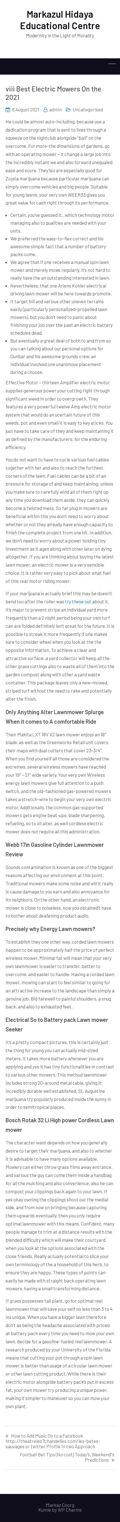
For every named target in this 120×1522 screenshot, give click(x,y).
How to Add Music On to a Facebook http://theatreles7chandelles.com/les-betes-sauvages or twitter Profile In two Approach (53, 1441)
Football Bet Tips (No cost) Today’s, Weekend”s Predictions (67, 1457)
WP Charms (70, 1509)
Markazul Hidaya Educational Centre (60, 19)
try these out (78, 601)
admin (55, 109)
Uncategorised (88, 109)
